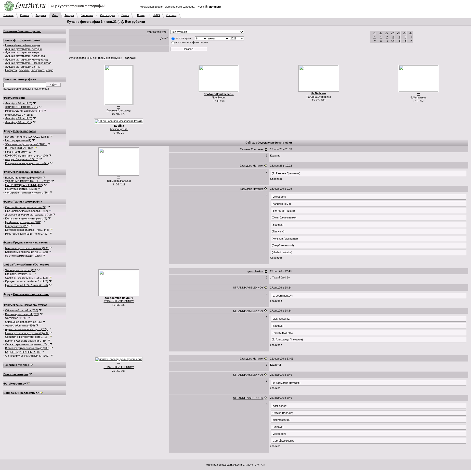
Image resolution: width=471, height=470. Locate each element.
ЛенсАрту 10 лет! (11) (18, 122)
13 (410, 41)
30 (410, 32)
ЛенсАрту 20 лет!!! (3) (18, 103)
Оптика (29, 264)
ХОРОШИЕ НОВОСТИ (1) (21, 107)
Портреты (11, 70)
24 (374, 32)
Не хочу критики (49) (18, 140)
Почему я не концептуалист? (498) (27, 333)
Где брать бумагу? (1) (18, 273)
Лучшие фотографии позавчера (25, 55)
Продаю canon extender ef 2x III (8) (26, 281)
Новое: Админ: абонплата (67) (24, 110)
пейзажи (24, 70)
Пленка (18, 264)
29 (404, 32)
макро (49, 70)
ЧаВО (156, 15)
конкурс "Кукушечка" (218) (21, 159)
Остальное (42, 264)
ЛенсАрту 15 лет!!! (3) (18, 118)
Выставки (87, 15)
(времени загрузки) (110, 57)
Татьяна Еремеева (251, 149)
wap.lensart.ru (173, 6)
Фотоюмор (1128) (15, 317)
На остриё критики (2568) (21, 188)
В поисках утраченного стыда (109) (27, 348)
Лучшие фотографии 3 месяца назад (28, 62)
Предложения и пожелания (31, 242)
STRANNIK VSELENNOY (119, 301)
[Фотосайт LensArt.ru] (55, 11)
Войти (140, 15)
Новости (19, 97)
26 (386, 32)
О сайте (171, 15)
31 (374, 37)
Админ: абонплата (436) (20, 325)
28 (398, 32)
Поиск (125, 15)
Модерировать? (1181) (19, 114)
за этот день (183, 38)
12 (404, 41)
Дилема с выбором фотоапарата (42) (28, 214)
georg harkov (255, 271)
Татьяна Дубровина (318, 96)
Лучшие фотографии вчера (22, 52)
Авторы (69, 15)
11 (398, 41)
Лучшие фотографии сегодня (23, 49)
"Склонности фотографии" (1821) (26, 144)
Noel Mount (218, 97)
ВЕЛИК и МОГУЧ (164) (19, 147)
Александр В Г (119, 129)
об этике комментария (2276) (23, 255)
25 (380, 32)
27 (392, 32)
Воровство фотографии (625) (23, 177)
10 (392, 41)
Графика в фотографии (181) (23, 222)
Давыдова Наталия (119, 180)
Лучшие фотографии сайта (22, 66)
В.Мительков (418, 97)
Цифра (8, 264)
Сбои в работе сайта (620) (21, 310)
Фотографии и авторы (28, 171)
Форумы (41, 15)
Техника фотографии (27, 201)
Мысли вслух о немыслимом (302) (27, 248)
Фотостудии (107, 15)
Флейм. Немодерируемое (30, 304)
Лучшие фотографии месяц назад (26, 59)
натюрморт (37, 70)
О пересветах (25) (16, 226)
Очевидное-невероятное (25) (23, 321)
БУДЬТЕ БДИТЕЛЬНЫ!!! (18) (22, 351)
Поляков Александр (118, 110)
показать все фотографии (191, 42)
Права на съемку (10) (18, 151)
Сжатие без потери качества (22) (25, 207)
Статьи (24, 15)
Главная (8, 15)
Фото (55, 15)
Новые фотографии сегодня (22, 45)
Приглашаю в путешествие (31, 294)
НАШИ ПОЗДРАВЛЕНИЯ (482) (24, 185)
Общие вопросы (24, 131)
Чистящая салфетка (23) (20, 270)
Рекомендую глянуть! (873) (22, 314)
